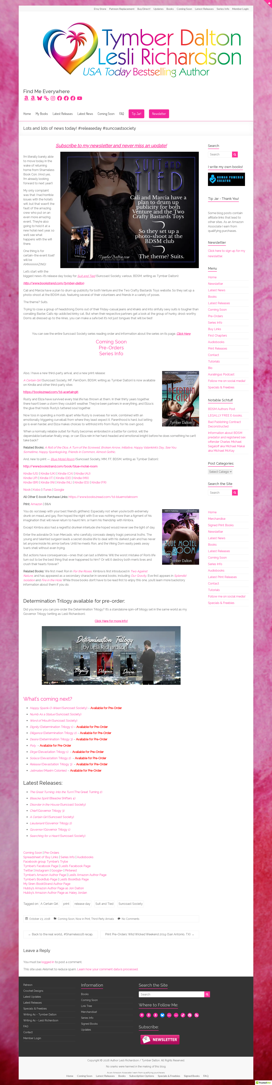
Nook (27, 489)
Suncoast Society (131, 904)
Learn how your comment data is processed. (107, 969)
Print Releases (217, 348)
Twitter (28, 870)
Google (59, 489)
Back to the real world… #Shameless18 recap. (60, 934)
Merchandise (216, 518)
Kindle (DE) (63, 478)
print (66, 904)
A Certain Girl (49, 904)
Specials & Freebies (221, 387)
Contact (213, 355)
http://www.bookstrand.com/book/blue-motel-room (60, 466)
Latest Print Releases (222, 577)
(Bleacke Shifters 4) (52, 798)
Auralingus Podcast (221, 374)
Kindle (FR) (98, 482)
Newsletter (159, 114)
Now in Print (83, 918)
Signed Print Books (221, 525)
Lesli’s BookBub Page (74, 879)
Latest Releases (204, 8)
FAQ (121, 114)
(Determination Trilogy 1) (51, 727)
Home (27, 114)
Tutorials (214, 361)
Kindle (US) (30, 473)
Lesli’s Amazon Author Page (87, 875)
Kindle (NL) (64, 482)
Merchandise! (89, 1011)
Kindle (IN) (48, 482)
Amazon (36, 504)
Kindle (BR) (30, 482)
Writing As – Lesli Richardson (40, 1020)
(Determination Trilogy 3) (51, 739)
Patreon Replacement (122, 8)
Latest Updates (32, 996)
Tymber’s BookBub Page (40, 879)
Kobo (37, 489)
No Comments (130, 918)
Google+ (57, 870)
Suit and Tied (104, 904)
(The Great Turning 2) (66, 792)
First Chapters (217, 335)
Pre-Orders (111, 347)
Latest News (85, 114)
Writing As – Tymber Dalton (39, 1014)
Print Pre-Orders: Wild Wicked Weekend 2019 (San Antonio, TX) (149, 934)
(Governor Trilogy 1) (50, 829)
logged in (47, 962)
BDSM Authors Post (221, 409)
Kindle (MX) (81, 478)
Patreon (27, 984)
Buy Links (214, 329)
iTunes (47, 489)
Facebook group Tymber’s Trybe (45, 861)
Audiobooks (85, 857)
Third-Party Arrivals (102, 918)
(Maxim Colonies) (48, 770)
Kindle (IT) (47, 478)
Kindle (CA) (65, 473)
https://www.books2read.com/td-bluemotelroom (103, 497)
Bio (210, 368)
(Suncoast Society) (58, 708)
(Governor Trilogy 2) (51, 823)
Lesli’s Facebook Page (75, 866)
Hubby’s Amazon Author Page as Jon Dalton (53, 888)
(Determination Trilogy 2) (53, 733)
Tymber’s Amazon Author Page (44, 875)
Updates (159, 8)
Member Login (240, 8)
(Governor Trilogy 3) (47, 810)
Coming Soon (184, 8)
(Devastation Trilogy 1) (49, 752)
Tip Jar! (136, 114)
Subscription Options (141, 1075)
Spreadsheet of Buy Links (40, 857)
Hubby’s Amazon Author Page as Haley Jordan (55, 892)
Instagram (42, 870)
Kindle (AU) (82, 473)
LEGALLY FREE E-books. (225, 415)
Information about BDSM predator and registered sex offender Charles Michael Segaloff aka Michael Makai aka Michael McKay (227, 441)
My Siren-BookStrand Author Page (46, 884)
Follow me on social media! (226, 381)
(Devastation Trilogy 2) (50, 758)
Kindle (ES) (81, 482)
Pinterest (71, 870)
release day (82, 904)
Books (170, 8)
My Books (42, 114)
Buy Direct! (144, 8)
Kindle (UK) (48, 473)
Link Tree (86, 1006)
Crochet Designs (33, 990)
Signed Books (89, 1023)
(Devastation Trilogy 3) (51, 764)
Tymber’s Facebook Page (40, 866)
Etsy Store (100, 8)
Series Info (223, 8)
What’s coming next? (47, 699)
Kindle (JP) (30, 478)
